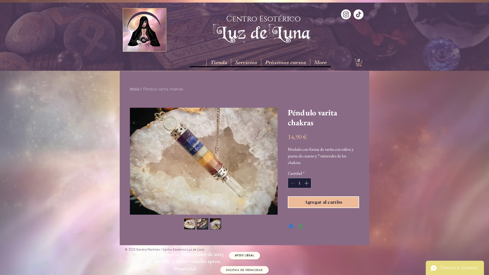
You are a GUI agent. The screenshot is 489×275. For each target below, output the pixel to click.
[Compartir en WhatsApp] (301, 226)
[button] (359, 62)
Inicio (134, 89)
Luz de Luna (263, 32)
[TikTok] (358, 14)
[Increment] (306, 183)
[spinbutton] (299, 183)
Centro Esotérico (263, 19)
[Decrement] (292, 183)
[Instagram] (346, 14)
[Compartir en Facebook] (291, 226)
